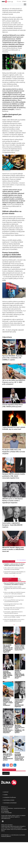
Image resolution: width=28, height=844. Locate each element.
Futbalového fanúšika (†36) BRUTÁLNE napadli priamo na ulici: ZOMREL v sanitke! (15, 616)
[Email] (11, 765)
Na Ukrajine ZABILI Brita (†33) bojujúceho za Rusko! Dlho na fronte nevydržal (14, 608)
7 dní (19, 578)
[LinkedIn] (15, 765)
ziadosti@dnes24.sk (5, 818)
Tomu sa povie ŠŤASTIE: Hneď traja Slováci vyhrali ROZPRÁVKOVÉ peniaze (14, 600)
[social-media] (2, 821)
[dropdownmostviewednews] (14, 576)
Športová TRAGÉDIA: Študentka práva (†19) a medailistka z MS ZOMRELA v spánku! (15, 583)
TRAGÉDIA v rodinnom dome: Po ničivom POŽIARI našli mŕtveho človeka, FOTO (14, 564)
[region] (12, 2)
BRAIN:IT (9, 836)
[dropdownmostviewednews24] (14, 625)
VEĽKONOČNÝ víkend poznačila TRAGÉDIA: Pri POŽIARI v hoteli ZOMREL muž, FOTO (14, 572)
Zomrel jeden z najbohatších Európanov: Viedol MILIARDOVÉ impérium (13, 612)
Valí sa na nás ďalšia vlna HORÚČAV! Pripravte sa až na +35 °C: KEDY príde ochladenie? (14, 593)
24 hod (19, 580)
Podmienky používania (10, 797)
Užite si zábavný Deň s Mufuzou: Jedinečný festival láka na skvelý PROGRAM (14, 568)
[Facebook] (4, 765)
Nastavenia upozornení (10, 803)
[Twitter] (7, 765)
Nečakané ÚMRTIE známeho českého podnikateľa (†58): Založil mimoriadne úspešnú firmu (15, 588)
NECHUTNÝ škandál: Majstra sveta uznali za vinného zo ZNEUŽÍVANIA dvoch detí (14, 620)
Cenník (6, 794)
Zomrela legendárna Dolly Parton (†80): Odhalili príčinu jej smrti (13, 604)
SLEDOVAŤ (6, 773)
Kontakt (6, 792)
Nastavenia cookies (9, 800)
